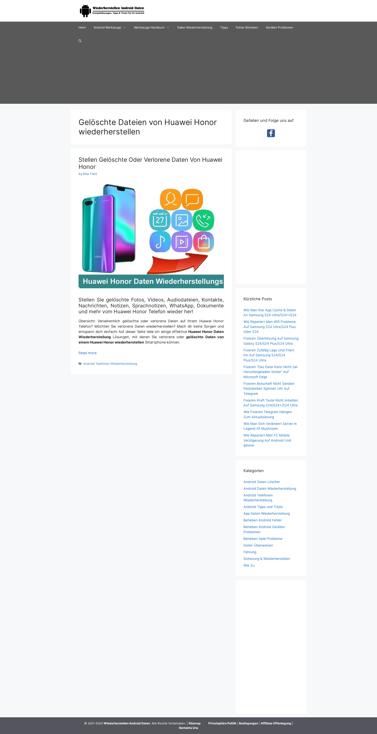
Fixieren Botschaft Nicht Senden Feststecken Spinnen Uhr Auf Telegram (268, 389)
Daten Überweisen (258, 545)
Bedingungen (248, 723)
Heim (82, 27)
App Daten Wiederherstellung (266, 513)
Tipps (224, 27)
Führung (249, 552)
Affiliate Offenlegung (276, 723)
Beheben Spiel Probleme (262, 539)
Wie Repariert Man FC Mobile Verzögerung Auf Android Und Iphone (267, 440)
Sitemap (194, 723)
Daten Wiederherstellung (194, 27)
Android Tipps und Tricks (263, 507)
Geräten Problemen (279, 27)
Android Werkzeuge (107, 27)
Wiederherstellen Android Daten (127, 723)
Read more (88, 353)
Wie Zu (248, 565)
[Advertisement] (188, 76)
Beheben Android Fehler (262, 520)
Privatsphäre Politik (222, 723)
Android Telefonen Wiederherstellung (110, 364)
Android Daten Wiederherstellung (269, 489)
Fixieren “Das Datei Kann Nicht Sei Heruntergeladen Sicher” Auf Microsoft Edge (270, 372)
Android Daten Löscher (261, 482)
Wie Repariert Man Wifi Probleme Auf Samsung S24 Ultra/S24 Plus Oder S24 (269, 327)
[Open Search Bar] (80, 41)
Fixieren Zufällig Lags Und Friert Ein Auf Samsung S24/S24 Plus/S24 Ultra (268, 355)
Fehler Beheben (247, 27)
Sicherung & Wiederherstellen (266, 559)
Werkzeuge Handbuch (149, 27)
